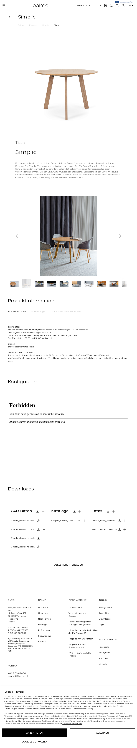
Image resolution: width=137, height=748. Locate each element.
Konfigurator (105, 607)
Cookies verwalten (34, 741)
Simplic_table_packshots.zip (106, 520)
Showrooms (44, 635)
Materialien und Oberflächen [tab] (66, 311)
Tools (97, 5)
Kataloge (59, 511)
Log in (102, 624)
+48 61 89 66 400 (17, 673)
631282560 (22, 630)
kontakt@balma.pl (18, 676)
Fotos (97, 511)
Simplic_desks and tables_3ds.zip (27, 529)
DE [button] (129, 5)
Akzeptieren (34, 732)
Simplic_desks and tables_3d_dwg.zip (29, 538)
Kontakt (42, 641)
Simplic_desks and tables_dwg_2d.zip (29, 520)
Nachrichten (44, 618)
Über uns (42, 613)
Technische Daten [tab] (17, 311)
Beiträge (42, 624)
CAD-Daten (21, 511)
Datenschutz (75, 607)
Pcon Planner (106, 613)
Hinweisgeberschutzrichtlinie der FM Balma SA (81, 631)
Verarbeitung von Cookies (77, 614)
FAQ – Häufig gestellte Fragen (79, 654)
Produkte (83, 5)
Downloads (104, 618)
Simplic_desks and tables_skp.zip (27, 546)
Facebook (104, 647)
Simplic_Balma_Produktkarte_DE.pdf (70, 520)
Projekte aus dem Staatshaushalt (77, 646)
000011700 (20, 633)
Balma (40, 5)
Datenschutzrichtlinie (72, 723)
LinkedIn (103, 664)
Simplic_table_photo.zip (104, 529)
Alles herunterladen (68, 564)
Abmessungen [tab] (38, 311)
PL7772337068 (20, 627)
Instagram (104, 652)
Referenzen (44, 630)
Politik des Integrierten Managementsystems (80, 623)
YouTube (103, 658)
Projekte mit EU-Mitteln (80, 638)
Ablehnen (102, 732)
